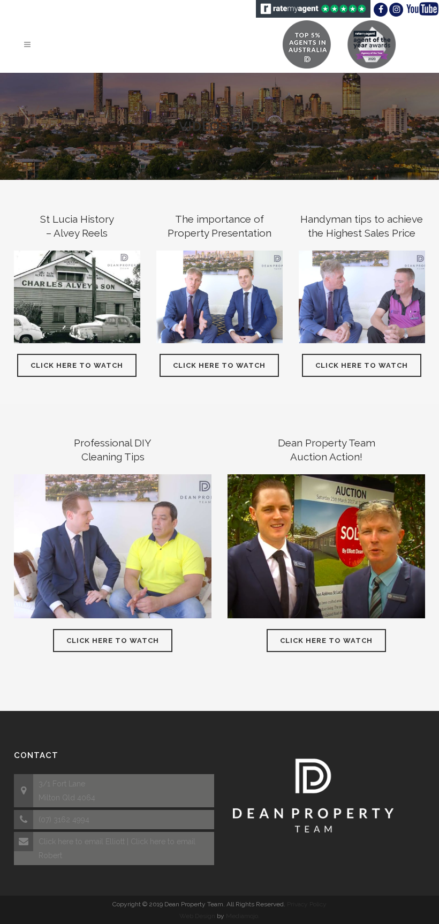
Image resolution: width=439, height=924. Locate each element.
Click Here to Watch (77, 365)
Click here (56, 841)
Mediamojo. (243, 916)
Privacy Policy (307, 904)
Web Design (197, 916)
